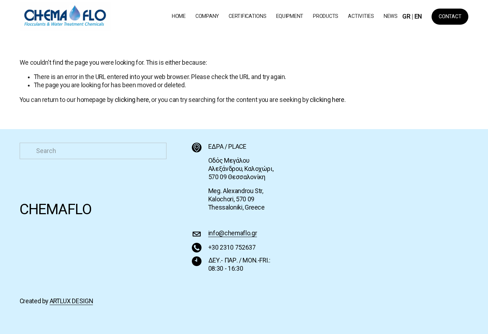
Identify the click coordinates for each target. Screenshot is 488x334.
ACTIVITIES (361, 16)
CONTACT (450, 17)
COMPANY (207, 16)
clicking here (132, 99)
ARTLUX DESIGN (71, 301)
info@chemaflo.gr (232, 233)
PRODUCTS (325, 16)
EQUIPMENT (289, 16)
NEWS (391, 16)
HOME (179, 16)
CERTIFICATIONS (247, 16)
